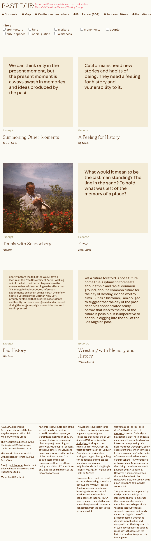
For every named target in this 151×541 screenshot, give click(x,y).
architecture (14, 29)
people (115, 29)
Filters (7, 25)
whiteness (65, 34)
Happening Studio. (11, 471)
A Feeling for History (99, 137)
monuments (92, 29)
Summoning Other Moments (31, 137)
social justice (41, 34)
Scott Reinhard (16, 477)
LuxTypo (118, 433)
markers (63, 29)
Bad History (14, 350)
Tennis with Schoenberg (27, 243)
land (35, 29)
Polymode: (17, 465)
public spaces (15, 34)
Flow (83, 243)
